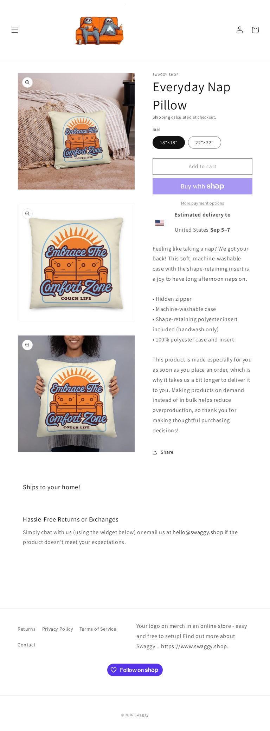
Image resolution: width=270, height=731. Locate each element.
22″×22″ (204, 142)
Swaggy (141, 714)
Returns (27, 629)
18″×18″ (169, 142)
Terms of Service (97, 629)
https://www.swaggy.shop (194, 646)
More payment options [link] (202, 203)
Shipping (162, 117)
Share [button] (167, 452)
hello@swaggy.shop (198, 532)
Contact (27, 645)
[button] (14, 30)
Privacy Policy (57, 629)
